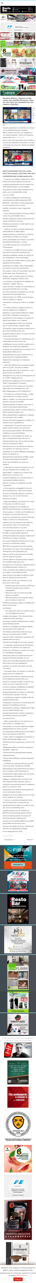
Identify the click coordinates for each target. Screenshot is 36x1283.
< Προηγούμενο (8, 839)
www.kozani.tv (19, 137)
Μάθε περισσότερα (21, 1275)
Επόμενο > (30, 839)
